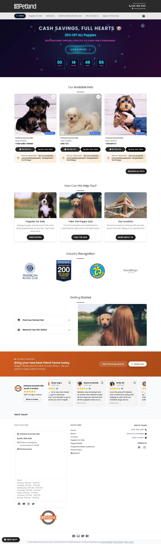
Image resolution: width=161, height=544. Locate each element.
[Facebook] (19, 504)
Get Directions (25, 449)
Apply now (139, 364)
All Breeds (50, 16)
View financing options (113, 364)
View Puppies (79, 49)
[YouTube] (24, 504)
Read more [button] (56, 403)
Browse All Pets (136, 171)
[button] (145, 393)
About (73, 433)
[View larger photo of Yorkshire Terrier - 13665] (53, 97)
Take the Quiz (80, 237)
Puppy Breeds (76, 443)
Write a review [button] (32, 399)
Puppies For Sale (35, 16)
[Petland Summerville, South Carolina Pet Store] (25, 6)
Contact (74, 437)
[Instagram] (28, 504)
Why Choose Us (92, 16)
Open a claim (138, 437)
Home (73, 430)
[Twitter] (33, 504)
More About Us (125, 237)
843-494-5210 (138, 429)
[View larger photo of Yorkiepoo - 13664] (143, 97)
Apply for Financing (111, 16)
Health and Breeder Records (70, 16)
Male (21, 141)
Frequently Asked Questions (83, 446)
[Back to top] (144, 414)
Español (76, 453)
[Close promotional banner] (143, 26)
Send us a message (135, 433)
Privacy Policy (76, 450)
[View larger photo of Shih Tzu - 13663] (98, 97)
